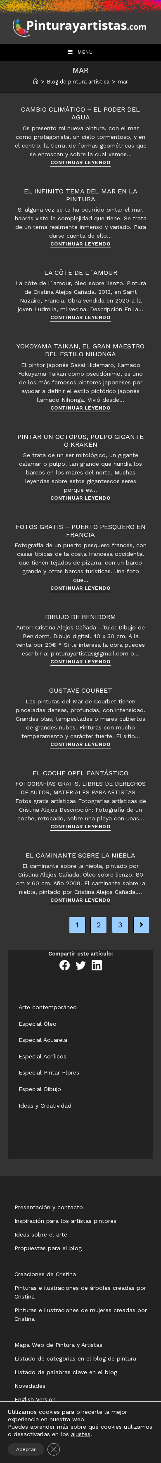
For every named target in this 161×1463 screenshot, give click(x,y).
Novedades (29, 1385)
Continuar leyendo (80, 162)
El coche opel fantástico (80, 773)
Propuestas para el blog (48, 1248)
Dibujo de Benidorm (80, 617)
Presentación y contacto (48, 1207)
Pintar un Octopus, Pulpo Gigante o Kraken (80, 440)
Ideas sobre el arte (40, 1234)
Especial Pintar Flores (49, 1072)
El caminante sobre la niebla (80, 855)
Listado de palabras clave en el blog (65, 1372)
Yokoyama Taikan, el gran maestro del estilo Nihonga (80, 350)
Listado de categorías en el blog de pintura (75, 1358)
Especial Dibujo (40, 1089)
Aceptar (26, 1449)
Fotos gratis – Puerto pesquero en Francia (81, 530)
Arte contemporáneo (48, 1007)
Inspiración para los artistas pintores (65, 1221)
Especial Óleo (38, 1023)
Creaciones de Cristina (45, 1274)
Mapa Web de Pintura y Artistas (58, 1344)
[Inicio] (35, 82)
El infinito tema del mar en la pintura (80, 195)
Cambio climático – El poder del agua (80, 113)
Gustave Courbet (80, 690)
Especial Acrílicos (42, 1056)
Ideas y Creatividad (45, 1105)
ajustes (80, 1434)
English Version (35, 1399)
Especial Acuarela (43, 1039)
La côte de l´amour (80, 272)
